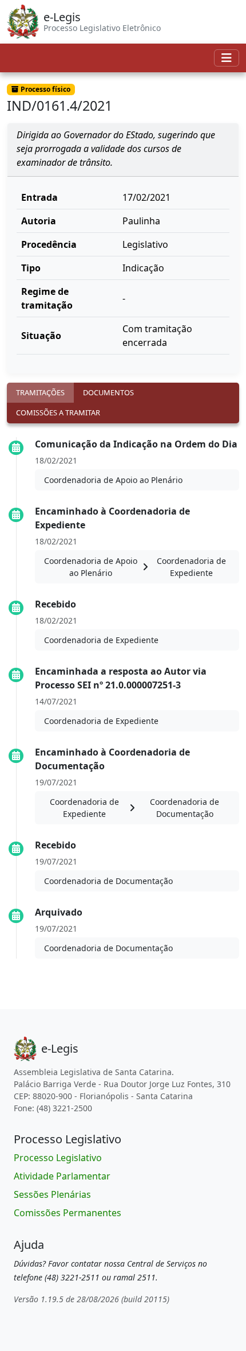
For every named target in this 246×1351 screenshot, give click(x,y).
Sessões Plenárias (52, 1194)
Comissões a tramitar (58, 412)
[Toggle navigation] (226, 58)
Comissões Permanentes (67, 1212)
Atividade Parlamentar (62, 1176)
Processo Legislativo (58, 1157)
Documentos (108, 392)
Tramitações (40, 392)
